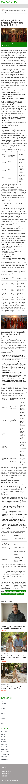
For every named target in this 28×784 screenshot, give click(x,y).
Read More (3, 630)
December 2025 (5, 751)
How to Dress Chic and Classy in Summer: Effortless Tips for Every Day (13, 657)
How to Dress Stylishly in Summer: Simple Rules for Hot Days (14, 687)
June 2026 (3, 736)
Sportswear (4, 706)
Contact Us (4, 775)
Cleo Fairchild (7, 43)
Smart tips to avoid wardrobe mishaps (13, 98)
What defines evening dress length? (12, 90)
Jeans (2, 723)
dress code (12, 593)
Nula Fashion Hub (9, 2)
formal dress (5, 593)
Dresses (3, 711)
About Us (4, 770)
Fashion (3, 701)
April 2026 (3, 741)
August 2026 (4, 731)
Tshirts (3, 718)
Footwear (3, 703)
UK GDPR (4, 777)
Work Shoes (4, 716)
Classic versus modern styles (10, 92)
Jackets (3, 713)
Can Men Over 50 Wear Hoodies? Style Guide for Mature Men (13, 627)
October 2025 (4, 756)
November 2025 (5, 754)
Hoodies (3, 708)
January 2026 (4, 749)
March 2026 (4, 744)
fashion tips (20, 593)
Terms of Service (6, 771)
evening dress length (10, 591)
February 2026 (4, 746)
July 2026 (3, 734)
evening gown (21, 591)
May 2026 (3, 739)
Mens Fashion (4, 721)
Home (3, 9)
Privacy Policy (5, 773)
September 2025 (5, 759)
